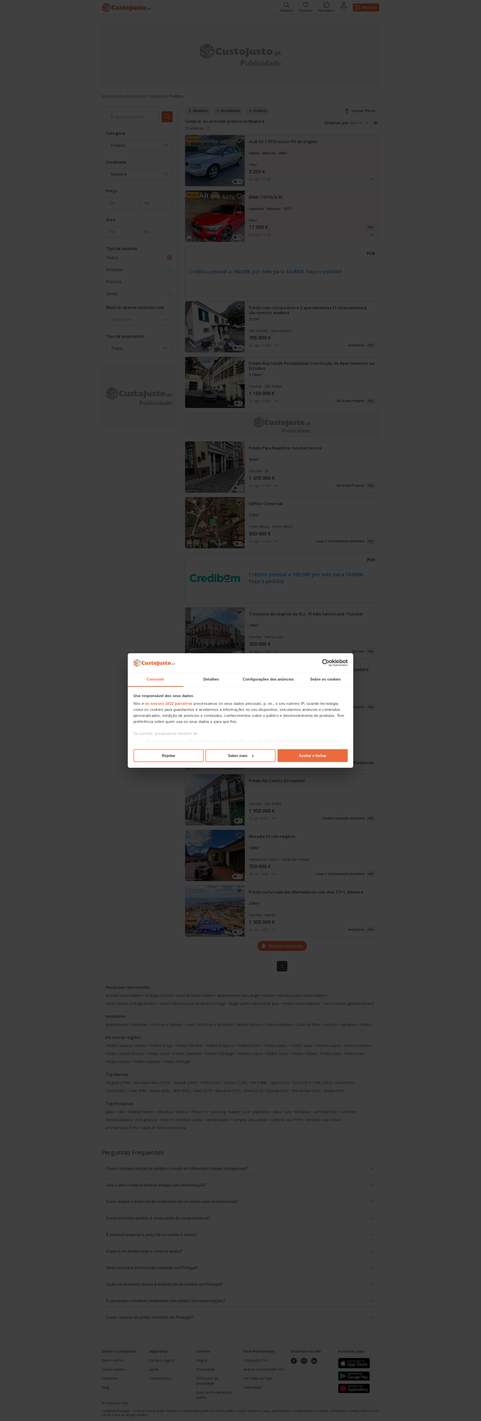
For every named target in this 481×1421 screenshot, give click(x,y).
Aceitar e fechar (312, 755)
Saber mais (238, 755)
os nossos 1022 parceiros (169, 703)
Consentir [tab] (155, 679)
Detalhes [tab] (211, 679)
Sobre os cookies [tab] (325, 679)
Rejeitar (168, 755)
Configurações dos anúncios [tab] (268, 679)
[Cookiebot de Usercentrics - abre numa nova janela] (326, 663)
